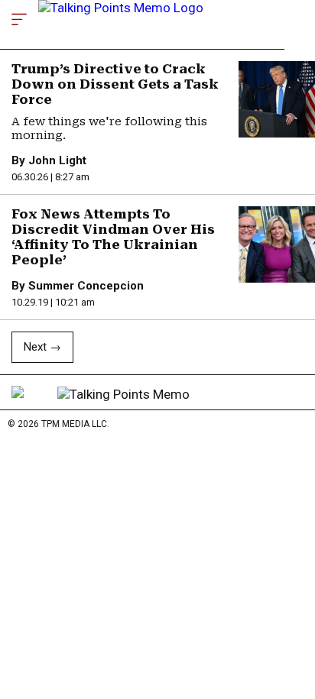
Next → (42, 347)
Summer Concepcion (86, 286)
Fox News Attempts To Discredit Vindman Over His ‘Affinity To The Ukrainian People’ (113, 236)
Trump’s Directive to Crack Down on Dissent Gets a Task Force (115, 84)
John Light (57, 160)
